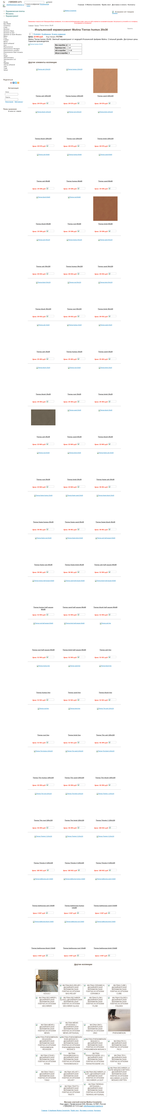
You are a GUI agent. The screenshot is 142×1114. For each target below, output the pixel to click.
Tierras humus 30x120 (74, 266)
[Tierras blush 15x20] (50, 402)
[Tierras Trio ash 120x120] (112, 743)
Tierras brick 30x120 (105, 309)
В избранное (46, 34)
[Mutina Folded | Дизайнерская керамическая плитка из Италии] (119, 1004)
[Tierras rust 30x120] (81, 316)
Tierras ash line (105, 650)
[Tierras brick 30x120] (112, 316)
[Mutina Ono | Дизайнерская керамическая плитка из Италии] (95, 1031)
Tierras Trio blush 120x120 (105, 778)
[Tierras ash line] (112, 657)
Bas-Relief (7, 24)
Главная (81, 5)
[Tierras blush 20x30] (112, 444)
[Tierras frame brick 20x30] (81, 572)
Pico (5, 54)
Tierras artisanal (9, 65)
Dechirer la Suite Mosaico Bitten (119, 1079)
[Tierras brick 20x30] (81, 487)
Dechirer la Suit (9, 33)
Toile (5, 66)
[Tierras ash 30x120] (50, 274)
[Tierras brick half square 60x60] (81, 657)
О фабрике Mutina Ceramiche (59, 1110)
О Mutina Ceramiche (93, 5)
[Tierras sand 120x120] (112, 103)
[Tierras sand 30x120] (112, 274)
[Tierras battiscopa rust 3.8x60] (81, 956)
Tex (5, 61)
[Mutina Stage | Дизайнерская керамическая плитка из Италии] (47, 1061)
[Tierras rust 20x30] (50, 487)
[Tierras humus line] (50, 700)
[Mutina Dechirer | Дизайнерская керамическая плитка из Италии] (47, 1004)
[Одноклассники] (18, 82)
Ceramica (7, 25)
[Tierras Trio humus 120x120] (50, 785)
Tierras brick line (74, 735)
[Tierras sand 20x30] (81, 444)
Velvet (6, 70)
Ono (5, 45)
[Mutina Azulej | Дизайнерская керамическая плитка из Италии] (47, 991)
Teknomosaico (9, 57)
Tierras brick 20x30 (74, 479)
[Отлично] (125, 28)
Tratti (5, 68)
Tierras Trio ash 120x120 (105, 735)
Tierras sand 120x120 (105, 96)
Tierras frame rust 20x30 (43, 565)
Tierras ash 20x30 (43, 437)
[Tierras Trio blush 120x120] (112, 785)
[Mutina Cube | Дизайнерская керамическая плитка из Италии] (119, 991)
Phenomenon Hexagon (12, 49)
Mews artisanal (9, 43)
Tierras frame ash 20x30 (105, 479)
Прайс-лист (106, 5)
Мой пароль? (19, 102)
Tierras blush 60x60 (43, 224)
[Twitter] (16, 82)
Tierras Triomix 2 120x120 (43, 863)
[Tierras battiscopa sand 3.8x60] (112, 913)
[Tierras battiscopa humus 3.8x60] (81, 913)
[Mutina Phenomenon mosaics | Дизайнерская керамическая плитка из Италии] (95, 1047)
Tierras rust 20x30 (43, 479)
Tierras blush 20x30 (105, 437)
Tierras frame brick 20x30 (74, 565)
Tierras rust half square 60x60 (43, 650)
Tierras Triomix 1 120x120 (105, 820)
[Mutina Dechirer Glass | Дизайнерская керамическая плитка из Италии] (71, 1004)
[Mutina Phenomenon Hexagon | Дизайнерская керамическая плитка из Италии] (47, 1045)
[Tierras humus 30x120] (81, 274)
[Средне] (121, 28)
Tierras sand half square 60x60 (74, 607)
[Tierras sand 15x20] (112, 359)
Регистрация (9, 102)
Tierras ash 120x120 (43, 96)
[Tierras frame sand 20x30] (81, 529)
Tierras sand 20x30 (74, 437)
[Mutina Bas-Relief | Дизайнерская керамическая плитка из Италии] (71, 991)
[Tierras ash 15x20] (50, 359)
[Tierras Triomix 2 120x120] (51, 870)
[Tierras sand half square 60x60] (81, 615)
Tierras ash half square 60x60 (105, 565)
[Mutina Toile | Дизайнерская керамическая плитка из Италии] (47, 1078)
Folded (6, 40)
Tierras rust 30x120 (74, 309)
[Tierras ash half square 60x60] (112, 572)
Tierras (6, 63)
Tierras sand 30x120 (105, 266)
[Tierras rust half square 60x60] (50, 657)
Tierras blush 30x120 (43, 309)
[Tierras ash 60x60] (50, 189)
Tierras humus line (43, 692)
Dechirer (7, 29)
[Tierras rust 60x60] (81, 231)
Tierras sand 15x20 (105, 352)
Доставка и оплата (119, 5)
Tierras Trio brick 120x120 (74, 820)
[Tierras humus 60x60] (81, 189)
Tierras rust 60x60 (74, 224)
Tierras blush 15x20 (43, 394)
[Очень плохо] (116, 28)
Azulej (6, 22)
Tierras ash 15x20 (43, 352)
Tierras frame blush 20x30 (105, 522)
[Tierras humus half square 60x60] (50, 615)
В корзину (37, 34)
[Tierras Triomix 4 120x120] (113, 870)
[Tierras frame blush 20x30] (112, 529)
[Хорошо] (123, 28)
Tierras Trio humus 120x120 (43, 778)
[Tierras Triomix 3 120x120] (82, 870)
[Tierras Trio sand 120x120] (81, 785)
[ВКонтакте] (13, 82)
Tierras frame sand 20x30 (74, 522)
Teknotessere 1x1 (10, 59)
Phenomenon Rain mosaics (13, 52)
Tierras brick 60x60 (105, 224)
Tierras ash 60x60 (43, 181)
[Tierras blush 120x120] (50, 146)
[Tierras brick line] (81, 743)
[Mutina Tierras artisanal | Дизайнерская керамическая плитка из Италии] (95, 1092)
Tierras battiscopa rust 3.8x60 (74, 948)
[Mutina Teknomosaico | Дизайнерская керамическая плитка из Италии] (71, 1061)
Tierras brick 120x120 (105, 138)
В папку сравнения (59, 34)
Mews (6, 41)
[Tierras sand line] (81, 700)
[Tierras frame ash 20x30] (112, 487)
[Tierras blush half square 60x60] (112, 615)
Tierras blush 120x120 (43, 138)
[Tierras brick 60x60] (112, 231)
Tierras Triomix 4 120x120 (105, 863)
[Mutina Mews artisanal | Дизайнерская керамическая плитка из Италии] (71, 1031)
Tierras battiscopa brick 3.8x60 (105, 948)
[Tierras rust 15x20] (81, 402)
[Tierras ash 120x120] (50, 103)
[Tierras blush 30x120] (50, 316)
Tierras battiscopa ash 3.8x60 (43, 905)
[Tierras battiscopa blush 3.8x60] (50, 956)
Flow (5, 38)
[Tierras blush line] (112, 700)
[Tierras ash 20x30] (50, 444)
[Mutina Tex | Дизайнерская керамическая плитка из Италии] (119, 1061)
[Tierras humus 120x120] (81, 103)
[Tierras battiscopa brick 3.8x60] (112, 956)
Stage (6, 56)
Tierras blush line (105, 692)
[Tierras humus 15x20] (81, 359)
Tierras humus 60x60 (74, 181)
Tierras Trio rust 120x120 (43, 820)
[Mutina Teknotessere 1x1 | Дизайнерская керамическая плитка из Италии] (95, 1061)
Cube (5, 27)
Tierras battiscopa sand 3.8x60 (105, 905)
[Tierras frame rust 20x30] (50, 572)
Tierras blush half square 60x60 (105, 607)
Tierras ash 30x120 (43, 266)
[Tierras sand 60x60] (112, 189)
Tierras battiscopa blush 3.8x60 (43, 948)
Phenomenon (8, 47)
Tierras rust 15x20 (74, 394)
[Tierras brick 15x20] (112, 402)
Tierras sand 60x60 (105, 181)
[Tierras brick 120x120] (112, 146)
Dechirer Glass (9, 31)
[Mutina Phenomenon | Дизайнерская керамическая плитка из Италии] (119, 1031)
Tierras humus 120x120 (74, 96)
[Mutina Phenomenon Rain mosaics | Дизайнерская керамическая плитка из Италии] (71, 1045)
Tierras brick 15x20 (105, 394)
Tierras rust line (43, 735)
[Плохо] (118, 28)
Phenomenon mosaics (11, 50)
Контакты (131, 5)
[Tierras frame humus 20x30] (50, 529)
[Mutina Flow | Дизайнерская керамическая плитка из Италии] (95, 1004)
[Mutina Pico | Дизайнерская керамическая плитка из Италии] (119, 1047)
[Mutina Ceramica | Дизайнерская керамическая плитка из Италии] (95, 991)
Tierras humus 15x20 (74, 352)
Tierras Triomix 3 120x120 (74, 863)
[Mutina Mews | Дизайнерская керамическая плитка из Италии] (47, 1031)
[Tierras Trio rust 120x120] (50, 828)
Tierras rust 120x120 (74, 138)
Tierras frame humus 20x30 (43, 522)
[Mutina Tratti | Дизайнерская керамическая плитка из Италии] (71, 1092)
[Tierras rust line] (50, 743)
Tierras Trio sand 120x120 (74, 778)
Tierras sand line (74, 692)
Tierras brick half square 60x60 (74, 650)
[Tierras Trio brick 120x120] (81, 828)
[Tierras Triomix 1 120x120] (113, 828)
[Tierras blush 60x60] (50, 231)
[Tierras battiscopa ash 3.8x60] (50, 913)
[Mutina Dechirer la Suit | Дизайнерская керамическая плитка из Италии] (95, 1078)
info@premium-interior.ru (15, 5)
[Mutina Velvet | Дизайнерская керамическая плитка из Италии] (71, 1078)
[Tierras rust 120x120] (81, 146)
